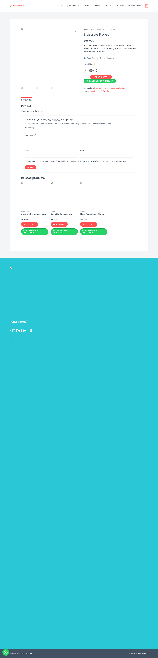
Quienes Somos (73, 6)
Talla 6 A (106, 91)
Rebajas (120, 6)
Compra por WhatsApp (31, 231)
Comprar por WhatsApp (101, 81)
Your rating (30, 127)
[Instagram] (11, 339)
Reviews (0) (26, 100)
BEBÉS (108, 6)
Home (86, 29)
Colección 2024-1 (95, 91)
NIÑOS (86, 6)
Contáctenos (134, 6)
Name (28, 150)
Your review (30, 135)
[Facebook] (16, 339)
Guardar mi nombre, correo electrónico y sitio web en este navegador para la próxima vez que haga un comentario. (77, 161)
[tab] (26, 99)
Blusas (98, 29)
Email (83, 150)
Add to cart (101, 77)
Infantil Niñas (104, 88)
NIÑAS (97, 6)
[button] (5, 652)
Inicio (59, 6)
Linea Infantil (115, 88)
